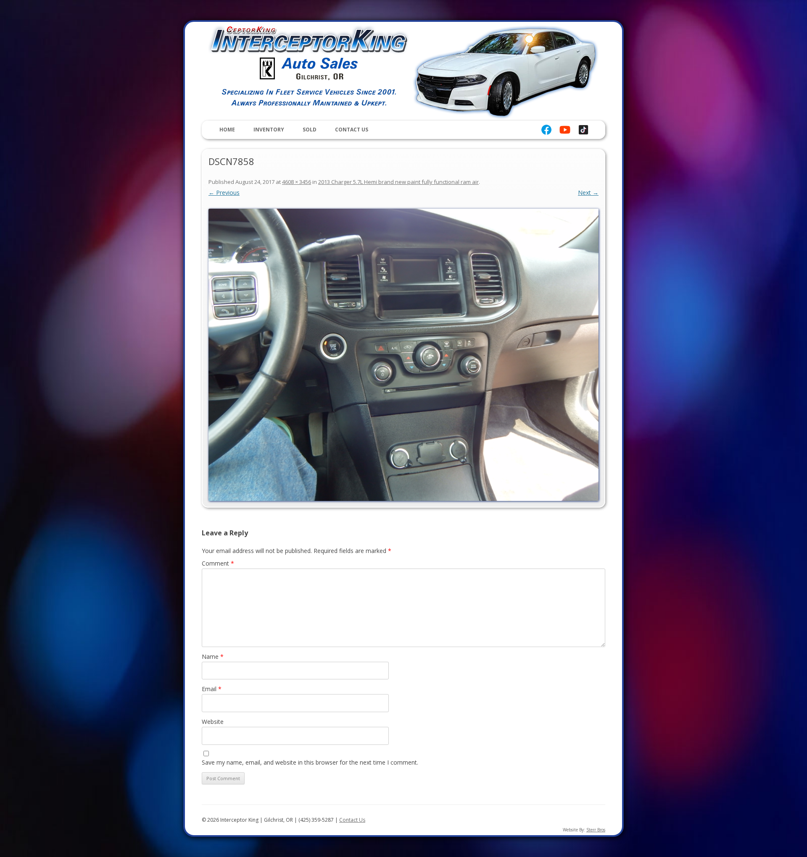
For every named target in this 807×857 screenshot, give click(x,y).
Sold (309, 129)
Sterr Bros (595, 830)
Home (227, 129)
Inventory (268, 129)
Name (213, 656)
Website (213, 722)
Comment (218, 563)
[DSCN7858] (403, 355)
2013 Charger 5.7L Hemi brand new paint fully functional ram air (398, 182)
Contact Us (351, 129)
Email (212, 689)
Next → (588, 193)
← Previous (224, 193)
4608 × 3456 (296, 182)
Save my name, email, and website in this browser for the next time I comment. (310, 762)
